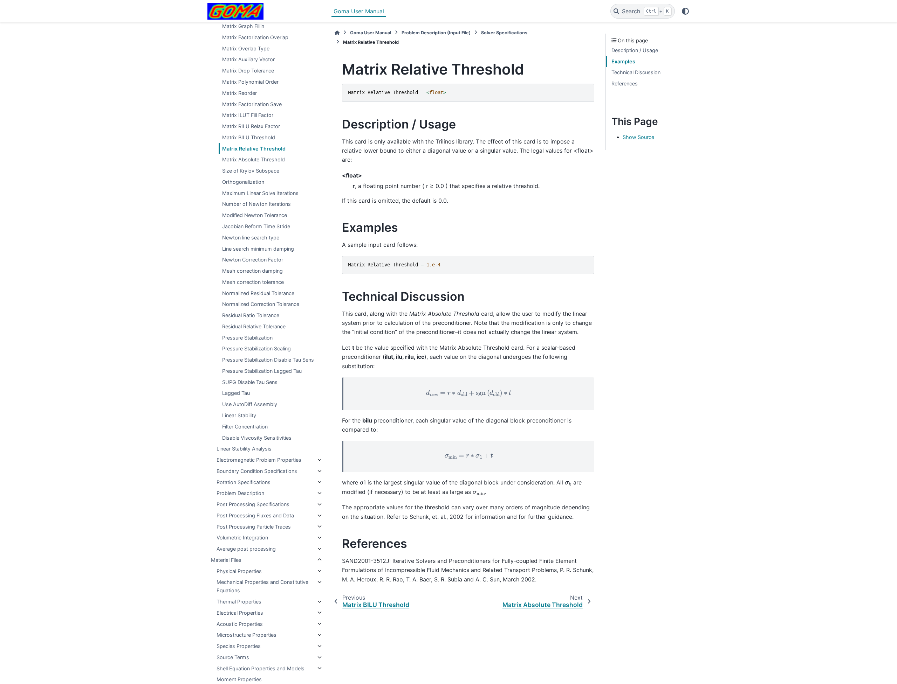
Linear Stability (239, 415)
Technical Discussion (635, 72)
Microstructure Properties (246, 635)
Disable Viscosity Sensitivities (257, 437)
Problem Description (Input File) (436, 32)
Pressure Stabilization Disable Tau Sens (268, 360)
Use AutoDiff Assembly (249, 404)
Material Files (226, 560)
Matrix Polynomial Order (250, 82)
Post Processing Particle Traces (254, 526)
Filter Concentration (245, 426)
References (624, 83)
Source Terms (233, 657)
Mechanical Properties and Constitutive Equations (262, 586)
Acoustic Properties (240, 624)
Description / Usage (634, 50)
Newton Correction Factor (252, 260)
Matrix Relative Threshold (254, 148)
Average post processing (246, 549)
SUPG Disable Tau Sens (250, 382)
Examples (623, 61)
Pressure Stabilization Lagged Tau (262, 371)
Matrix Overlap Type (245, 48)
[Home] (337, 32)
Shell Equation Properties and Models (260, 668)
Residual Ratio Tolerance (250, 315)
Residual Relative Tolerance (254, 326)
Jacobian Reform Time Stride (256, 226)
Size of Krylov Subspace (250, 171)
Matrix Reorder (239, 93)
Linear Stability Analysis (244, 449)
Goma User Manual (359, 11)
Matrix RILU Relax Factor (251, 126)
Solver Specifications (504, 32)
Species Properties (239, 646)
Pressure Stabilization (247, 337)
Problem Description (240, 493)
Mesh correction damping (252, 271)
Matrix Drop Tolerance (248, 71)
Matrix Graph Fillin (243, 26)
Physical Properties (239, 571)
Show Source (638, 137)
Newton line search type (250, 237)
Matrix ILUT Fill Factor (247, 115)
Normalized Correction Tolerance (260, 304)
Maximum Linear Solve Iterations (260, 193)
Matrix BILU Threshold (248, 137)
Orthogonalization (243, 182)
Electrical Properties (240, 612)
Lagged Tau (236, 393)
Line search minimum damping (258, 248)
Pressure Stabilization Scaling (256, 348)
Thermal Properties (239, 602)
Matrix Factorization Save (252, 104)
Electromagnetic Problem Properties (259, 460)
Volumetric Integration (242, 537)
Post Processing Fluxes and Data (255, 515)
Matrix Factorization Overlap (255, 37)
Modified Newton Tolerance (254, 215)
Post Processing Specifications (253, 504)
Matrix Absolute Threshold (253, 159)
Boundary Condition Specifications (257, 471)
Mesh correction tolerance (253, 282)
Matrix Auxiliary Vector (248, 59)
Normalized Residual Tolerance (258, 293)
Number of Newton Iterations (256, 204)
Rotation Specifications (244, 482)
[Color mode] (685, 11)
